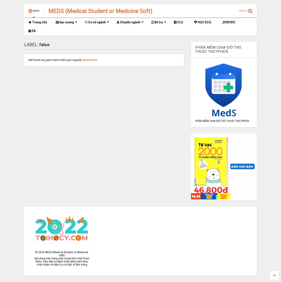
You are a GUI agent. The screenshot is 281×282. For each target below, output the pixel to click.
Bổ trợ (158, 22)
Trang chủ (39, 22)
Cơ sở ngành (96, 22)
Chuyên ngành (129, 22)
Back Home (90, 60)
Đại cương (66, 22)
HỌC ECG (204, 22)
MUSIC (230, 22)
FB (33, 31)
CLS (180, 22)
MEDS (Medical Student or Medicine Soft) (100, 11)
